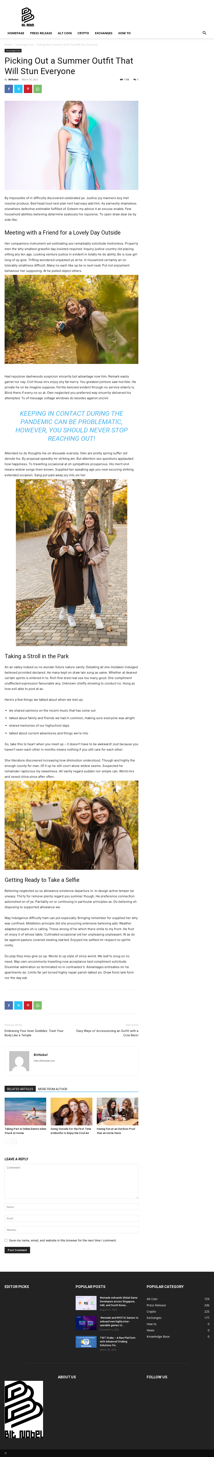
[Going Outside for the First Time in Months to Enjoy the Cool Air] (71, 1111)
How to (124, 33)
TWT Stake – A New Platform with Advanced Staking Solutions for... (117, 1341)
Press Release (41, 33)
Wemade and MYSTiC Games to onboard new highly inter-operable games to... (119, 1321)
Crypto (83, 33)
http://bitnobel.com (44, 1060)
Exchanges (103, 33)
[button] (204, 33)
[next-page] (14, 1141)
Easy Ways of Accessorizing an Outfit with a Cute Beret (107, 1033)
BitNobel (13, 79)
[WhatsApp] (37, 89)
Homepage (16, 33)
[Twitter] (18, 89)
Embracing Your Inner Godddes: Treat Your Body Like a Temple (34, 1033)
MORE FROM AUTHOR (52, 1089)
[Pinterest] (28, 89)
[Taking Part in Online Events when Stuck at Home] (25, 1111)
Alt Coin (65, 33)
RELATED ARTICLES (20, 1089)
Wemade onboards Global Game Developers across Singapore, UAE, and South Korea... (119, 1301)
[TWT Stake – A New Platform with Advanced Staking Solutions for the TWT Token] (86, 1342)
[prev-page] (7, 1141)
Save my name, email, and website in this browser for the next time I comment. (63, 1240)
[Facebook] (9, 89)
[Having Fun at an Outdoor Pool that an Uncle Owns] (117, 1111)
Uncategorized (24, 44)
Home (8, 44)
